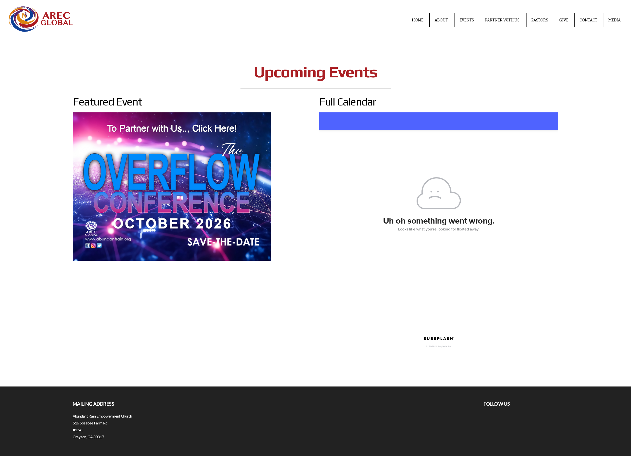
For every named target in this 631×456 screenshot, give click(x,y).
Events (467, 20)
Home (417, 20)
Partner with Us (502, 20)
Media (614, 20)
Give (563, 20)
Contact (588, 20)
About (442, 20)
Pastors (539, 20)
